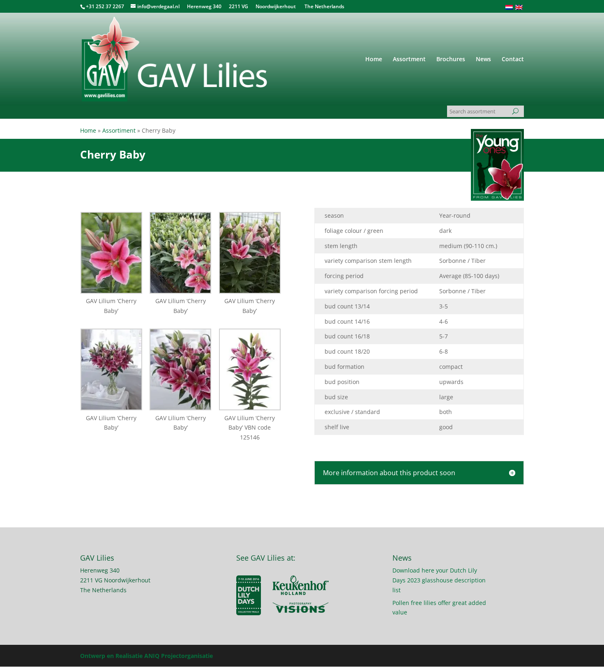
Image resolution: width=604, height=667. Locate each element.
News (483, 59)
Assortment (409, 59)
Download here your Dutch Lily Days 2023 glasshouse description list (439, 580)
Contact (513, 59)
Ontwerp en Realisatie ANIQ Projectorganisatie (146, 656)
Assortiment (119, 130)
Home (373, 59)
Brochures (450, 59)
